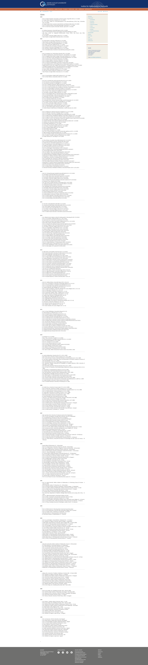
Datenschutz (88, 9)
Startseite (43, 9)
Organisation (50, 9)
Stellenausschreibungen (79, 661)
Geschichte (92, 27)
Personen (92, 21)
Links (76, 9)
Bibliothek (92, 22)
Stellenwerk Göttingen (79, 662)
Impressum (81, 9)
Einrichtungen (58, 9)
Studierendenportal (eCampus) (80, 657)
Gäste (51, 11)
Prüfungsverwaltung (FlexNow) (80, 654)
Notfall (99, 654)
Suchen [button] (100, 11)
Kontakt (91, 29)
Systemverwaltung (93, 24)
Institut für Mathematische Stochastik (94, 6)
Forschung (71, 9)
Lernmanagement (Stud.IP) (80, 655)
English (106, 11)
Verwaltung (92, 19)
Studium (65, 9)
